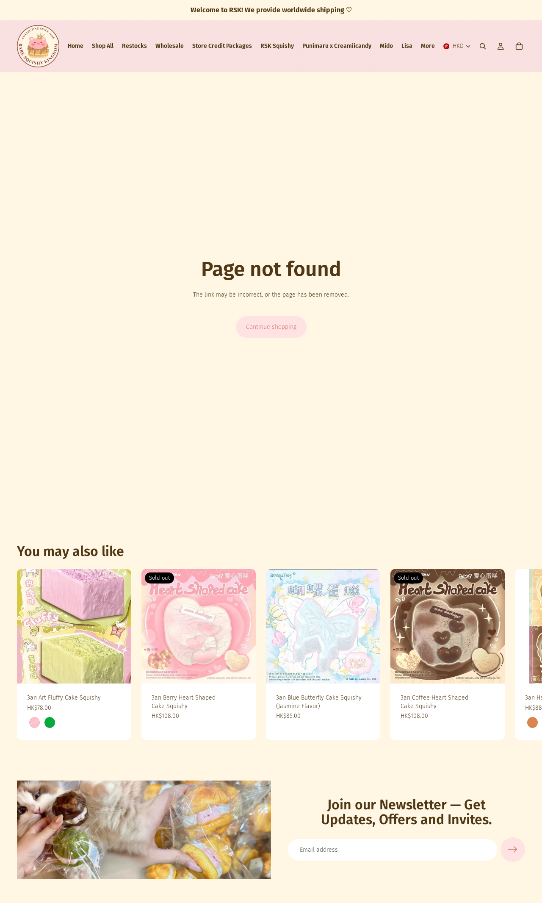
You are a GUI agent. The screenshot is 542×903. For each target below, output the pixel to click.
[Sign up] (513, 849)
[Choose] (118, 670)
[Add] (367, 670)
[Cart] (519, 46)
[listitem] (428, 46)
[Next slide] (515, 654)
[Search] (482, 46)
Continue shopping (271, 327)
